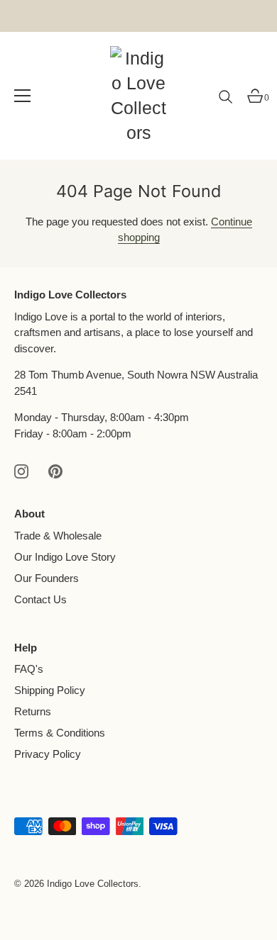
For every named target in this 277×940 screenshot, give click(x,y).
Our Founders (46, 578)
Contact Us (40, 599)
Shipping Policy (49, 690)
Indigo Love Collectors (92, 883)
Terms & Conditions (59, 733)
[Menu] (22, 95)
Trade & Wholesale (58, 536)
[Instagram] (21, 470)
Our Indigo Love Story (65, 557)
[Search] (225, 102)
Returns (32, 711)
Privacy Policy (47, 754)
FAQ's (28, 669)
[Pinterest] (55, 470)
